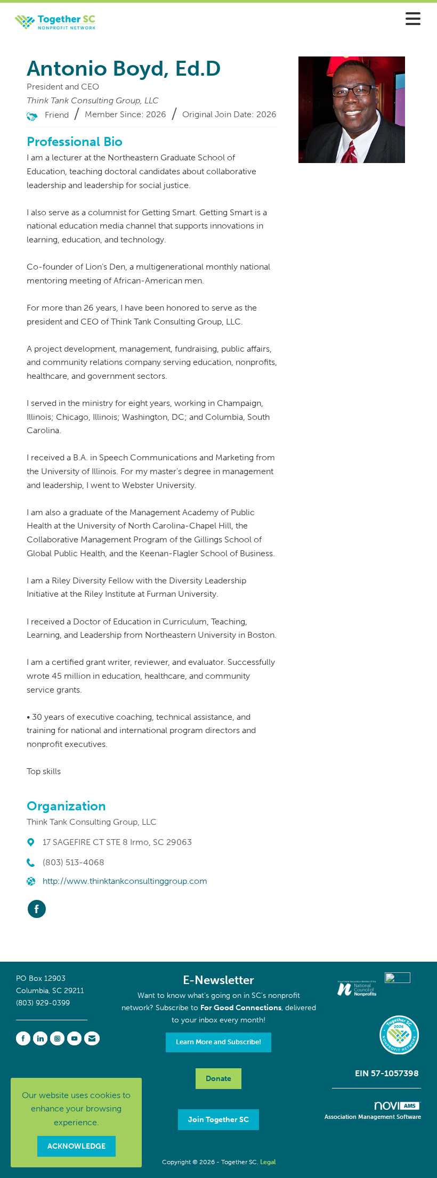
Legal (268, 1162)
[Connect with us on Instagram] (57, 1038)
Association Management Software (373, 1116)
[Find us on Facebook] (23, 1038)
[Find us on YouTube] (74, 1038)
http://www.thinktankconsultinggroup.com (125, 881)
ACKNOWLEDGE (76, 1146)
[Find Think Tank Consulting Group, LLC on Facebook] (37, 909)
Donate (218, 1078)
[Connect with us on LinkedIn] (40, 1038)
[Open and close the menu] (269, 19)
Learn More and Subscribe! (218, 1042)
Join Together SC (218, 1119)
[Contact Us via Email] (92, 1038)
